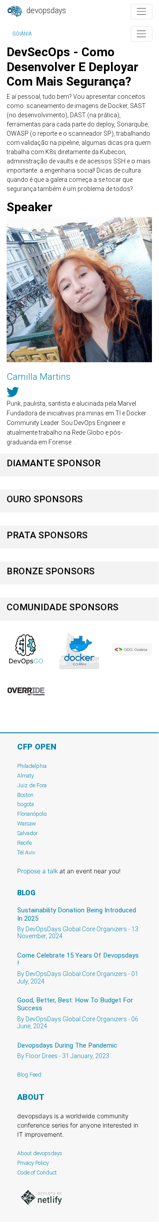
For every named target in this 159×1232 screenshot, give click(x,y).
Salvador (27, 833)
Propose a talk (37, 871)
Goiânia (22, 34)
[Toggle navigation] (141, 11)
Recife (24, 842)
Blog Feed (29, 1074)
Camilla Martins (38, 376)
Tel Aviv (26, 852)
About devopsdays (39, 1153)
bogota (25, 804)
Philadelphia (32, 766)
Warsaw (26, 823)
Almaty (25, 775)
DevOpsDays (45, 10)
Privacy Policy (33, 1163)
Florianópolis (32, 814)
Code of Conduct (37, 1172)
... (75, 442)
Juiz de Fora (32, 785)
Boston (25, 795)
